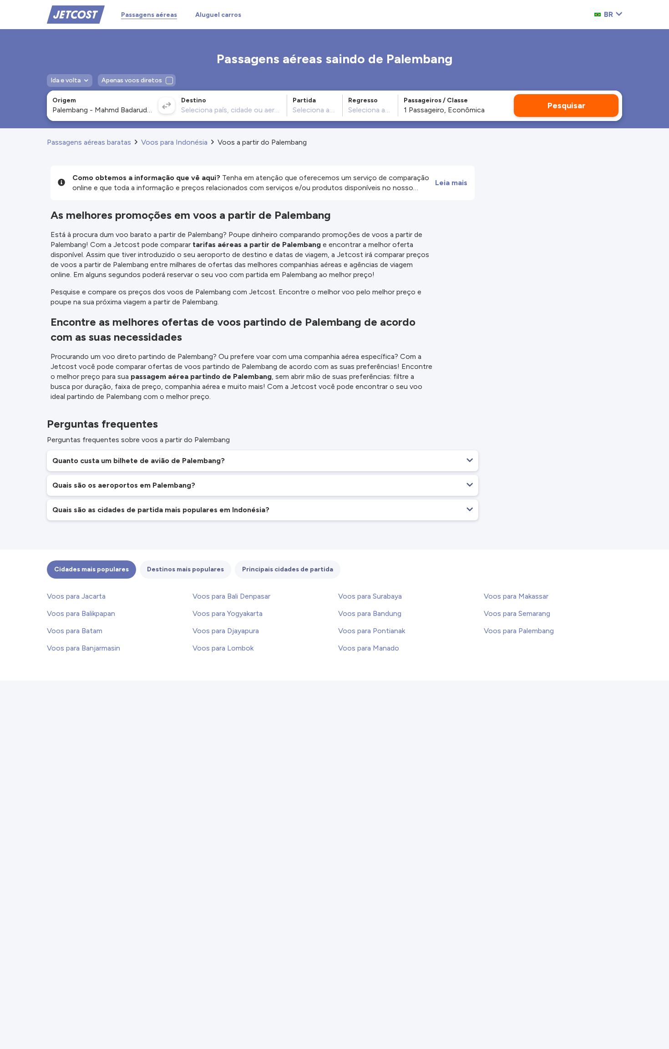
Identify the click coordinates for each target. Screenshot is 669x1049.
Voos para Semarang (517, 613)
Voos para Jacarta (76, 596)
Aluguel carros (218, 15)
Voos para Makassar (516, 596)
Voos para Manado (368, 648)
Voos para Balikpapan (81, 613)
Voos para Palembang (519, 630)
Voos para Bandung (369, 613)
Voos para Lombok (223, 648)
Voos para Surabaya (370, 596)
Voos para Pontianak (371, 630)
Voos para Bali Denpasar (231, 596)
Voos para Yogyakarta (228, 613)
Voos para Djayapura (226, 630)
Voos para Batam (74, 630)
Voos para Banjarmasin (83, 648)
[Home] (76, 14)
